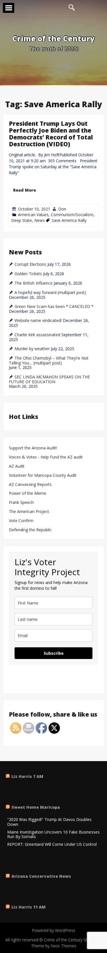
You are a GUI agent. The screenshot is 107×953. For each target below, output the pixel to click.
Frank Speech (21, 502)
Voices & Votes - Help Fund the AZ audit (46, 457)
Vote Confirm (21, 520)
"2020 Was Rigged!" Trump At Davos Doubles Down (49, 822)
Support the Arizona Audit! (33, 448)
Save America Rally (69, 220)
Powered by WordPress (53, 930)
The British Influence (34, 283)
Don (62, 208)
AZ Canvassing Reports (30, 484)
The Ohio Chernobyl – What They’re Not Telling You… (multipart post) (48, 361)
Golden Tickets (28, 273)
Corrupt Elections (30, 264)
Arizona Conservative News (41, 876)
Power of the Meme (27, 493)
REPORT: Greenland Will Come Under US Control (52, 844)
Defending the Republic (30, 530)
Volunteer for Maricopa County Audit (43, 475)
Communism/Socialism (72, 214)
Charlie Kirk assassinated (37, 334)
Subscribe (54, 653)
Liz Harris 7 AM (27, 776)
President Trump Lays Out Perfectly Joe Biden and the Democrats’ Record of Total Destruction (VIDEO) (51, 133)
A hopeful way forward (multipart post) (50, 292)
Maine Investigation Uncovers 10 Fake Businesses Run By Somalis (53, 835)
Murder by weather (32, 348)
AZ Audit (17, 466)
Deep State (21, 220)
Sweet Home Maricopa (35, 807)
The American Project (29, 511)
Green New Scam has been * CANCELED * (54, 306)
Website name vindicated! (38, 320)
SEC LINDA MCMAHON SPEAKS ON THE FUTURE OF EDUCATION (49, 379)
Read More (24, 189)
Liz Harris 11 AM (28, 907)
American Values (33, 214)
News (39, 220)
